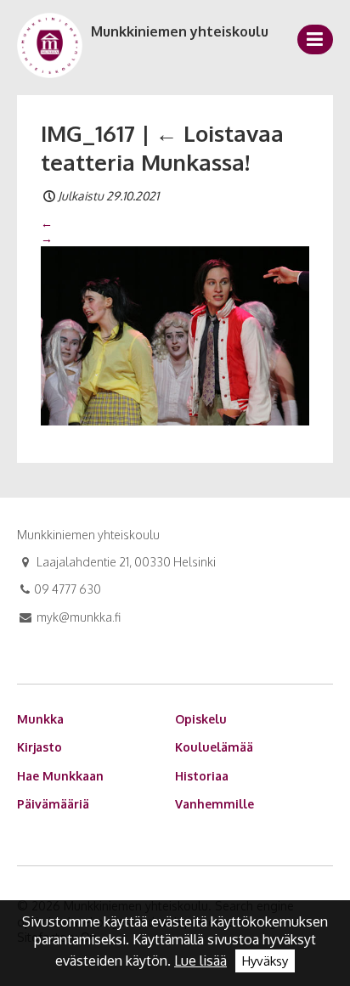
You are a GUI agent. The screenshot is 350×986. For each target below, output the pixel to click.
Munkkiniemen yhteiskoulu (179, 31)
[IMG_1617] (175, 334)
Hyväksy (265, 961)
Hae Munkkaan (60, 776)
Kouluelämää (214, 747)
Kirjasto (39, 747)
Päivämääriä (53, 804)
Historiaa (202, 776)
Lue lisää (200, 960)
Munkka (40, 719)
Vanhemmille (214, 804)
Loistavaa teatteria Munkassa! (162, 147)
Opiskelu (201, 719)
